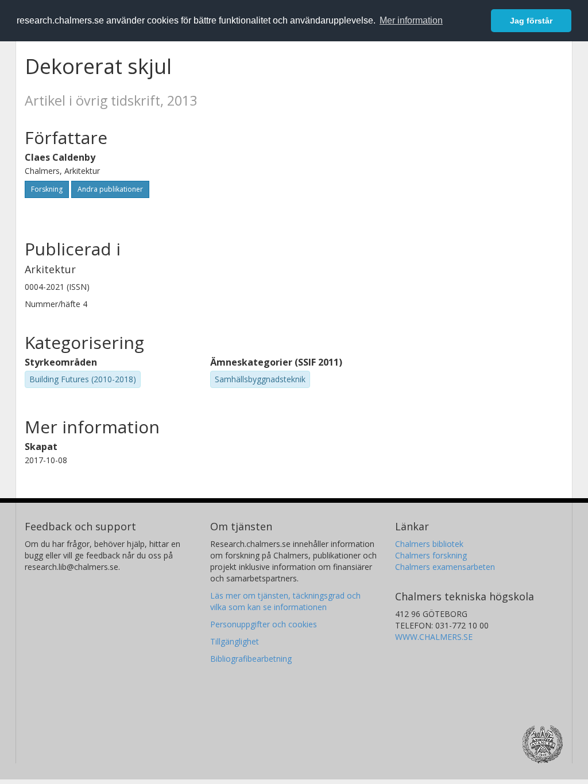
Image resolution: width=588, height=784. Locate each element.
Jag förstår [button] (531, 20)
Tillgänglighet (234, 641)
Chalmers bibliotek (429, 543)
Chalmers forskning (431, 555)
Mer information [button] (411, 20)
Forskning (47, 189)
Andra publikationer (110, 189)
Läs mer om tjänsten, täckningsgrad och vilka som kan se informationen (285, 601)
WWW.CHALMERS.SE (434, 636)
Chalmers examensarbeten (445, 566)
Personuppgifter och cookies (263, 624)
